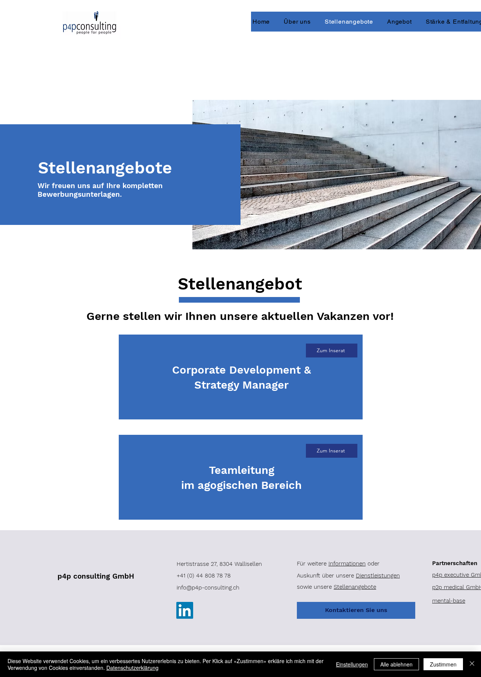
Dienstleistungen (378, 575)
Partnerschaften (454, 563)
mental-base (448, 600)
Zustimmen (443, 664)
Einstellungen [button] (352, 664)
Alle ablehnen (396, 664)
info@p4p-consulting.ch (208, 587)
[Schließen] (471, 664)
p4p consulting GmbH (95, 576)
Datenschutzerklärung (132, 667)
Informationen (347, 563)
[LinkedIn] (184, 610)
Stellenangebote (355, 587)
